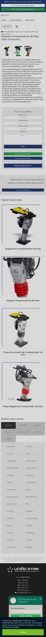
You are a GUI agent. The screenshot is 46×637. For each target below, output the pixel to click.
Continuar (23, 632)
